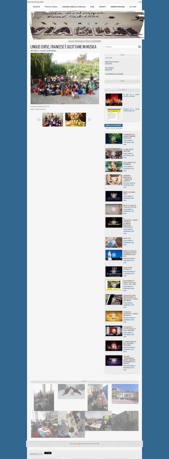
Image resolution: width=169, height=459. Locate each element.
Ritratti (102, 7)
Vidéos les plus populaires (114, 128)
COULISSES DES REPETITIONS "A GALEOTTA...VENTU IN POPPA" (130, 298)
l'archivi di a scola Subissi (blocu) (131, 110)
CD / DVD (133, 7)
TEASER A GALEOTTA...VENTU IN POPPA (130, 313)
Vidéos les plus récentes (113, 125)
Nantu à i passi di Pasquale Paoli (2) (129, 206)
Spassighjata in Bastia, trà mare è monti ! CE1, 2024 (129, 282)
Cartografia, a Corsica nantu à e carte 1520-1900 (129, 328)
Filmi (92, 7)
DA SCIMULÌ (109, 64)
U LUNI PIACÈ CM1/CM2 (128, 150)
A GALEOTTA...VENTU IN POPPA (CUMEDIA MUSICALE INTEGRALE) (130, 223)
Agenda (122, 81)
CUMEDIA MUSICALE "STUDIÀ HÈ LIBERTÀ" (127, 178)
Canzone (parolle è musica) (74, 7)
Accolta (36, 7)
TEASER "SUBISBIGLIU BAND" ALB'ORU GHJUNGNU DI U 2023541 (129, 360)
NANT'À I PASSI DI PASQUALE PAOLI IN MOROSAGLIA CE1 (130, 253)
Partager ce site (36, 454)
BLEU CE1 (127, 238)
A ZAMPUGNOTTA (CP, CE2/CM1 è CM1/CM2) (129, 343)
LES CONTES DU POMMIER (129, 163)
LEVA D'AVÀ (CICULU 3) (127, 268)
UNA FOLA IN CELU (112, 58)
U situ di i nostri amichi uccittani (131, 95)
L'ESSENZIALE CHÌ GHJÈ (114, 70)
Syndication (84, 444)
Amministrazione (118, 7)
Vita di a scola (51, 7)
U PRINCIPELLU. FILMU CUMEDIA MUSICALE (129, 136)
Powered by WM (94, 444)
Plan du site (73, 444)
